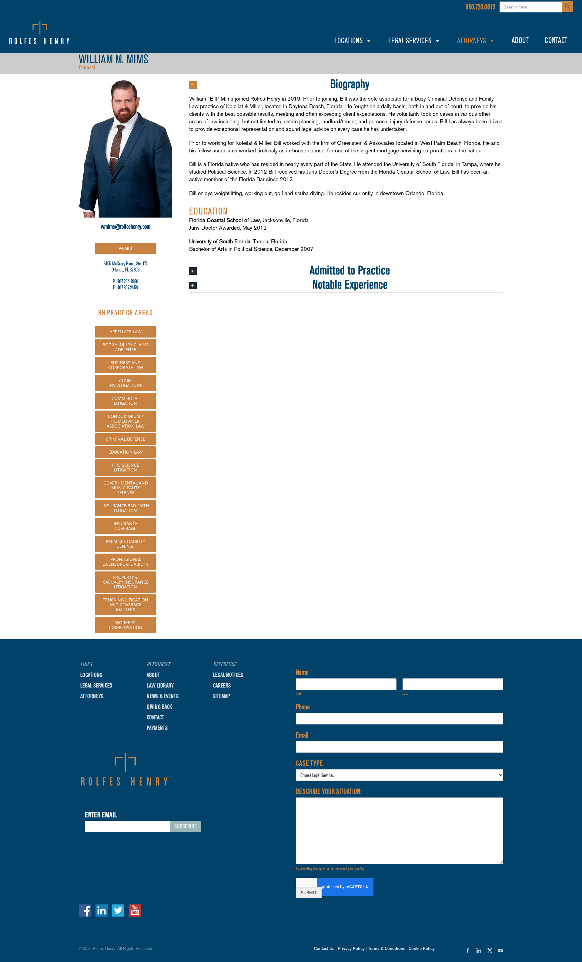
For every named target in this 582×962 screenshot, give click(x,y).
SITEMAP (221, 696)
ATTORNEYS (471, 40)
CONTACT (556, 40)
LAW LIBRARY (160, 685)
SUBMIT (309, 892)
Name (304, 672)
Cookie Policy (422, 948)
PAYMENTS (157, 727)
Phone (303, 707)
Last (405, 693)
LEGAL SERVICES (409, 40)
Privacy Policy (351, 948)
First (298, 693)
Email (304, 735)
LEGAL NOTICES (228, 674)
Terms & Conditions (386, 948)
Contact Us (324, 948)
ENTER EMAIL (103, 815)
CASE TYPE (309, 763)
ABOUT (520, 40)
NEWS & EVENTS (163, 696)
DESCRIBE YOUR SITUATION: (329, 791)
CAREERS (222, 685)
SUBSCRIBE (185, 826)
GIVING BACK (159, 706)
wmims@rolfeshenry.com (125, 226)
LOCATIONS (348, 40)
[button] (346, 85)
